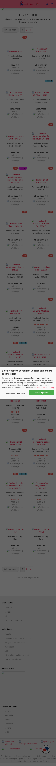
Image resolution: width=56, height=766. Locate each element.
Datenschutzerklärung (45, 387)
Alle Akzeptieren (41, 392)
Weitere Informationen (15, 394)
